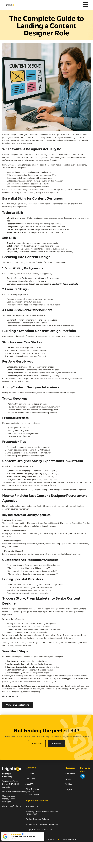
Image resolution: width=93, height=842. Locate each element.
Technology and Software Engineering (42, 824)
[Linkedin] (82, 776)
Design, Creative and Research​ (39, 829)
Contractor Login (33, 794)
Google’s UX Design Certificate (64, 284)
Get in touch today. (10, 696)
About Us (30, 784)
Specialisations (32, 806)
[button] (44, 832)
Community (70, 773)
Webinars (69, 784)
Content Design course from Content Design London (36, 278)
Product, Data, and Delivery (37, 819)
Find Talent (30, 778)
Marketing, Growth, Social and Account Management (42, 812)
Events (68, 779)
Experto (73, 839)
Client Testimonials (33, 789)
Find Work (30, 773)
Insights (68, 789)
